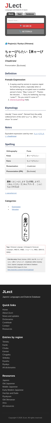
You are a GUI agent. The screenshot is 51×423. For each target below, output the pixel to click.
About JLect (7, 313)
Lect (13, 5)
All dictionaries (8, 367)
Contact (5, 326)
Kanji (20, 14)
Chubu (5, 348)
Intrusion (15, 209)
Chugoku (6, 355)
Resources (7, 329)
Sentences (30, 14)
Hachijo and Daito (10, 393)
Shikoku (6, 358)
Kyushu (5, 361)
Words (10, 14)
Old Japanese (8, 383)
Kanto (5, 345)
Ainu (4, 403)
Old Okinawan (8, 400)
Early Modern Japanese (12, 390)
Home (5, 310)
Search (25, 26)
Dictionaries (7, 319)
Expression (16, 207)
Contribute (7, 322)
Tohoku (5, 342)
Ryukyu (5, 364)
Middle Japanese (10, 387)
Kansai (5, 351)
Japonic (5, 380)
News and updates (10, 316)
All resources (8, 406)
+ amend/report (11, 193)
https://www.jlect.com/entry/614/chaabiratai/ (21, 269)
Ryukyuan (6, 396)
